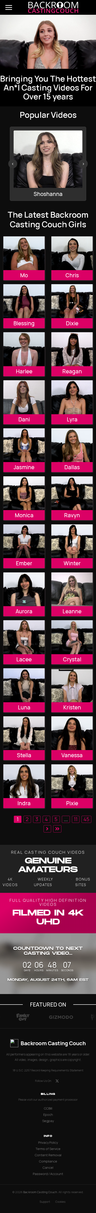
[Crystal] (72, 637)
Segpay (48, 1121)
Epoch (48, 1114)
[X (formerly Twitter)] (57, 1081)
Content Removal (48, 1155)
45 (86, 819)
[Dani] (24, 397)
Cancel (48, 1167)
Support (45, 1202)
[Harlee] (24, 349)
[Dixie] (72, 301)
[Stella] (24, 733)
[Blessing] (24, 301)
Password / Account (48, 1174)
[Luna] (24, 685)
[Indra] (24, 781)
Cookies (60, 1202)
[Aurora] (24, 589)
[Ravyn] (72, 493)
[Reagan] (72, 349)
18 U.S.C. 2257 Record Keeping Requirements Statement (48, 1070)
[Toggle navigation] (9, 7)
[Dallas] (72, 445)
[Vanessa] (72, 733)
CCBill (48, 1108)
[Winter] (72, 541)
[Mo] (24, 253)
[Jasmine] (24, 445)
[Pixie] (72, 781)
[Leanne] (72, 589)
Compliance (48, 1161)
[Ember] (24, 541)
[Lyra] (72, 397)
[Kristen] (72, 685)
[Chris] (72, 253)
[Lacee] (24, 637)
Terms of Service (48, 1149)
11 (75, 819)
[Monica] (24, 493)
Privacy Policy (48, 1142)
